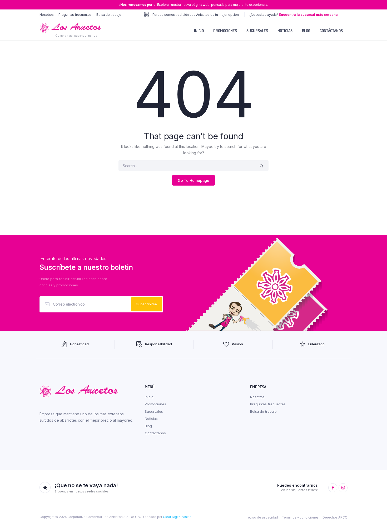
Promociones (225, 30)
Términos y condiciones (300, 517)
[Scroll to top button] (375, 516)
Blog (306, 30)
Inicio (199, 30)
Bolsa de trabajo (108, 15)
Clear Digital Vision (177, 517)
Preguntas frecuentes (75, 15)
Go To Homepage (194, 180)
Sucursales (257, 30)
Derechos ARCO (335, 517)
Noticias (284, 30)
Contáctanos (331, 30)
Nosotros (46, 15)
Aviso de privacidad (263, 517)
